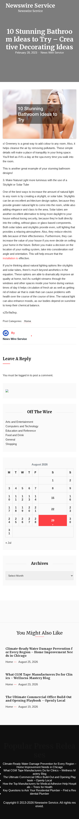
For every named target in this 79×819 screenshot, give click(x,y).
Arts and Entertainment (19, 421)
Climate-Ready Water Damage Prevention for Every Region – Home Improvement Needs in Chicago (39, 652)
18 (16, 509)
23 (70, 509)
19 (22, 509)
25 (16, 520)
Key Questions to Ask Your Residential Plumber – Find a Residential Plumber (39, 792)
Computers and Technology (22, 426)
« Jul (8, 542)
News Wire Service (52, 52)
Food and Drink (15, 435)
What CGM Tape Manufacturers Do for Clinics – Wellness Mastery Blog (39, 676)
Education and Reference (21, 430)
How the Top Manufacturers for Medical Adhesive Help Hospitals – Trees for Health (39, 785)
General (10, 439)
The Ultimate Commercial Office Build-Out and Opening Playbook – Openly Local (38, 698)
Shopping (11, 444)
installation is (10, 258)
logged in (24, 375)
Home (27, 321)
